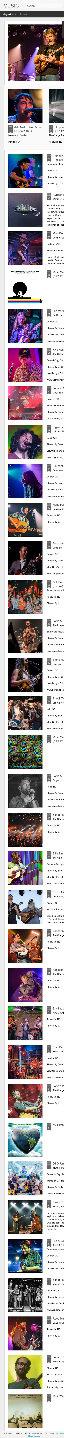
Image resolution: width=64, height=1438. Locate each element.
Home (23, 14)
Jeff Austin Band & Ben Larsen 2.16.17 (28, 129)
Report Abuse (34, 1435)
